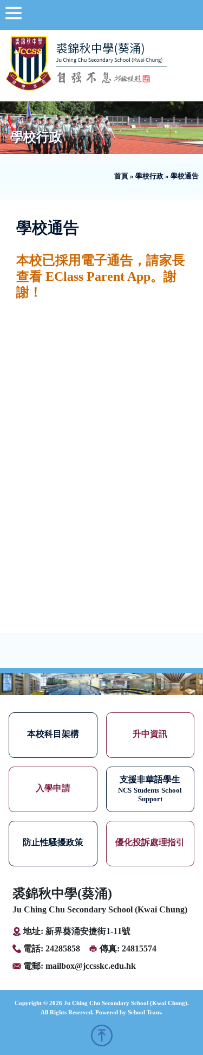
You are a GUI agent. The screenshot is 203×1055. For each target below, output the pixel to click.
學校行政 (149, 176)
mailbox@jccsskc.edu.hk (90, 965)
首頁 (121, 176)
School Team (144, 1012)
